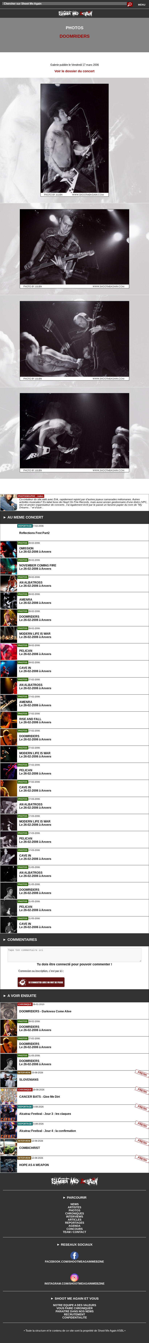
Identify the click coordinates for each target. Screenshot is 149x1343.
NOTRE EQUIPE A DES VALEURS (74, 1305)
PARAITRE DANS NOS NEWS (75, 1311)
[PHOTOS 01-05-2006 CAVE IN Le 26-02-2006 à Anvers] (74, 941)
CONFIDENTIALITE (74, 1317)
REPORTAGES (74, 1222)
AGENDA (74, 1225)
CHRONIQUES (74, 1213)
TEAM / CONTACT (74, 1232)
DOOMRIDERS (75, 36)
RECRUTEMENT (74, 1314)
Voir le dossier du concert (74, 71)
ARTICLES (74, 1219)
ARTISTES (74, 1207)
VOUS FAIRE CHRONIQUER (75, 1308)
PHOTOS (74, 1210)
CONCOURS (75, 1228)
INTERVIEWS (74, 1216)
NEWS (75, 1204)
